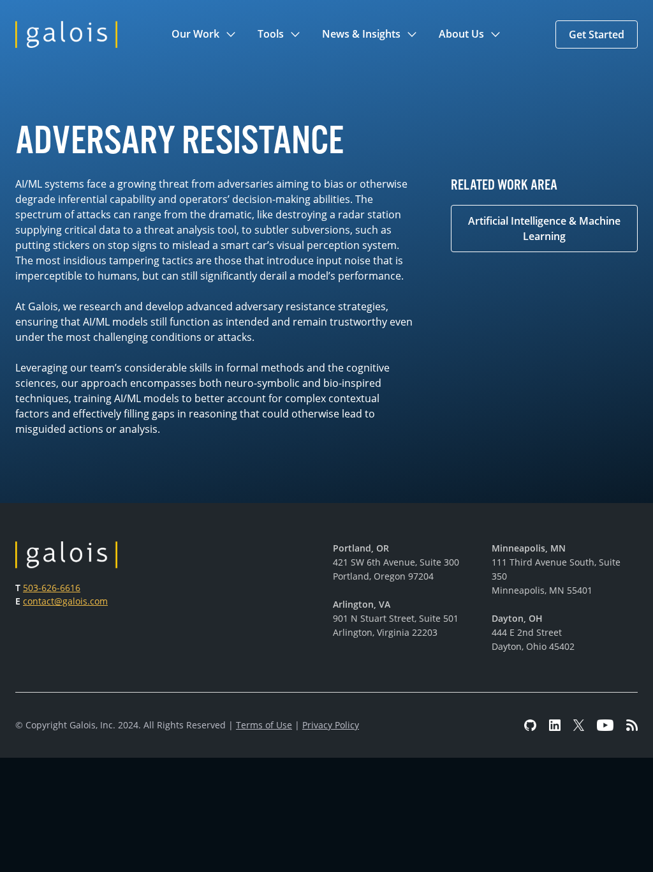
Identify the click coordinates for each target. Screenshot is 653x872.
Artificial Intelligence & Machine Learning (544, 228)
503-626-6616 (51, 588)
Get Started (596, 34)
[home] (66, 34)
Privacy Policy (330, 725)
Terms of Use (264, 725)
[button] (204, 34)
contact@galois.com (65, 601)
